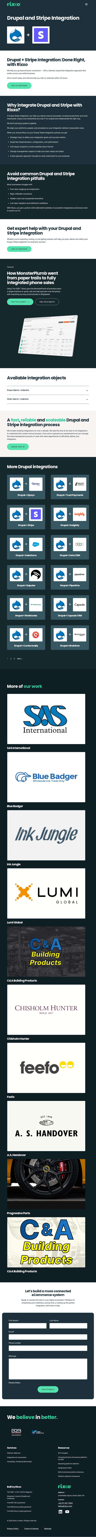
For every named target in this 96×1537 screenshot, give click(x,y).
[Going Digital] (46, 719)
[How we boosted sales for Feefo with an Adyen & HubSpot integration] (46, 1068)
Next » (19, 658)
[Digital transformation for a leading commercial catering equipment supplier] (46, 777)
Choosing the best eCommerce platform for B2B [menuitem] (72, 1458)
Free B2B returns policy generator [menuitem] (19, 1511)
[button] (48, 390)
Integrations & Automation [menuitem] (16, 1457)
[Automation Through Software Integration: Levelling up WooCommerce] (46, 1126)
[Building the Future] (46, 1242)
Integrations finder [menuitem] (65, 1468)
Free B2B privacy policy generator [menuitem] (19, 1507)
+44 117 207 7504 (65, 1503)
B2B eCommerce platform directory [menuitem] (71, 1472)
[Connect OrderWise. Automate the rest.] (46, 951)
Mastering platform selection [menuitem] (68, 1464)
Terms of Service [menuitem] (31, 1529)
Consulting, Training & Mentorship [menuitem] (19, 1462)
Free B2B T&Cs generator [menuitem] (16, 1503)
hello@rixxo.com (65, 1506)
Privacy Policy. (14, 1382)
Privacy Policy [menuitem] (12, 1529)
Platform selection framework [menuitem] (69, 1476)
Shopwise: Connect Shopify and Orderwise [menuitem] (18, 1497)
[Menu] (86, 4)
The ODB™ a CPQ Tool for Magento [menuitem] (19, 1492)
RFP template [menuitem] (63, 1453)
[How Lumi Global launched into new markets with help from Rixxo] (46, 893)
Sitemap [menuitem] (47, 1529)
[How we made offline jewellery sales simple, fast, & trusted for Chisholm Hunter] (46, 1010)
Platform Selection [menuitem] (13, 1453)
